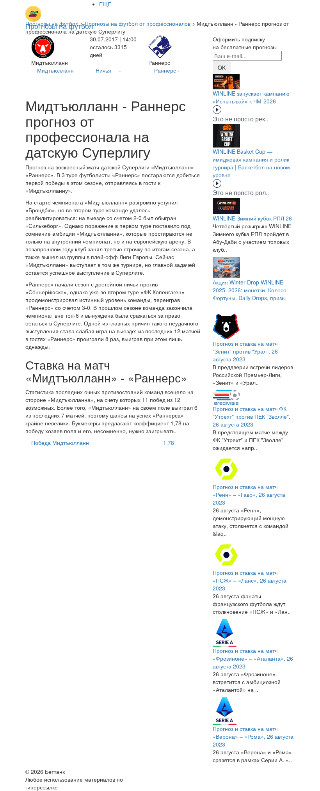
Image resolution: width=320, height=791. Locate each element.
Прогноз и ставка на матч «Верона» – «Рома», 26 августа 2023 (253, 736)
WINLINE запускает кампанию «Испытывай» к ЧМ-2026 (251, 97)
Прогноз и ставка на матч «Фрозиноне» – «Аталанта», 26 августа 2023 (253, 658)
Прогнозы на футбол (51, 23)
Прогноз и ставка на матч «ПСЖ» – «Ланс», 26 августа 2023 (249, 580)
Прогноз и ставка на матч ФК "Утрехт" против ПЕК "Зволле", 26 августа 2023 (251, 416)
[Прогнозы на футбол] (59, 10)
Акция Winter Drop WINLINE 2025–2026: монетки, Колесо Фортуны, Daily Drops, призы (249, 290)
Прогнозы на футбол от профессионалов (137, 23)
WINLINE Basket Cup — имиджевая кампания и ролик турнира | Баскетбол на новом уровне (251, 163)
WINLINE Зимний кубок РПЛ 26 (252, 218)
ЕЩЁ (105, 4)
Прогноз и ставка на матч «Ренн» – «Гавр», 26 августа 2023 (249, 494)
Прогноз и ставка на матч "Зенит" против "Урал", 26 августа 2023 (245, 351)
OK (222, 67)
